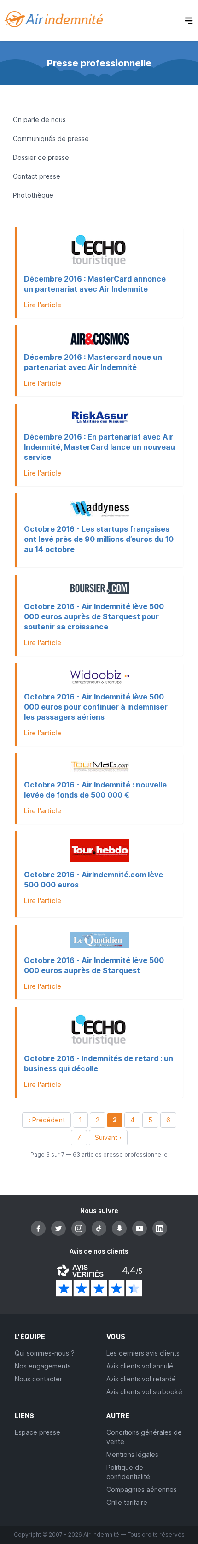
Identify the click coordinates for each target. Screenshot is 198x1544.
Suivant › (108, 1137)
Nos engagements (43, 1366)
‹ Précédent (46, 1120)
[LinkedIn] (159, 1228)
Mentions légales (132, 1454)
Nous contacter (38, 1379)
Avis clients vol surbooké (144, 1392)
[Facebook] (38, 1228)
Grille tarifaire (126, 1502)
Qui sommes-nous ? (45, 1353)
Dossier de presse (41, 157)
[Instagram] (78, 1228)
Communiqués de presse (51, 138)
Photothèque (33, 195)
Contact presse (36, 176)
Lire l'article (42, 305)
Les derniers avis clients (143, 1353)
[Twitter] (58, 1228)
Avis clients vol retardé (141, 1379)
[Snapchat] (119, 1228)
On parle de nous (39, 119)
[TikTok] (99, 1228)
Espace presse (37, 1432)
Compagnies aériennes (141, 1489)
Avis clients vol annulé (139, 1366)
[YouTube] (139, 1228)
